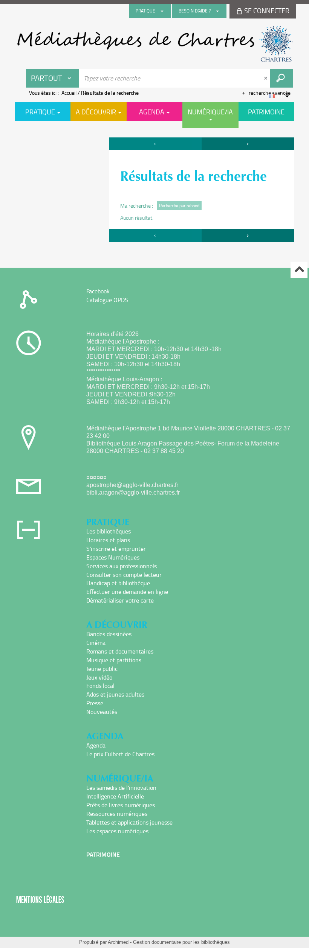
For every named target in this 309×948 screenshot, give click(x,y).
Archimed (118, 942)
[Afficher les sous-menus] (162, 10)
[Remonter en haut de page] (299, 270)
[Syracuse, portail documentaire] (154, 44)
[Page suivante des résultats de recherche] (248, 143)
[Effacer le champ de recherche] (266, 78)
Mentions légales (40, 899)
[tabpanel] (154, 191)
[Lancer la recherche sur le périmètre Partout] (281, 78)
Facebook (98, 291)
